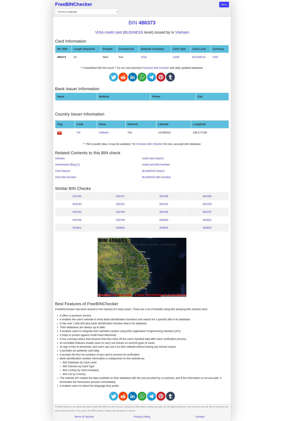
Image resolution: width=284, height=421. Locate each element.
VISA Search (62, 170)
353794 (76, 211)
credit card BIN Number (156, 164)
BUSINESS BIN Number (156, 177)
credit (176, 57)
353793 (207, 204)
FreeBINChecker (73, 4)
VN (78, 132)
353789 (207, 196)
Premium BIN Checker (155, 67)
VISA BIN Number (65, 177)
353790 (76, 204)
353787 (120, 196)
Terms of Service (84, 416)
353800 (163, 219)
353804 (163, 227)
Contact (200, 416)
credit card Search (153, 158)
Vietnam (182, 32)
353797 (207, 211)
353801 (207, 219)
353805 (207, 227)
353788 (163, 196)
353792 (163, 204)
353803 (120, 227)
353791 (120, 204)
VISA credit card (108, 32)
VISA (144, 57)
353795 (120, 211)
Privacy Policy (142, 416)
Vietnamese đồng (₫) (67, 164)
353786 (76, 196)
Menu (224, 4)
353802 (76, 227)
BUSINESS (133, 32)
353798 (76, 219)
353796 (163, 211)
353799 (120, 219)
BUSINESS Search (153, 170)
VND (215, 57)
